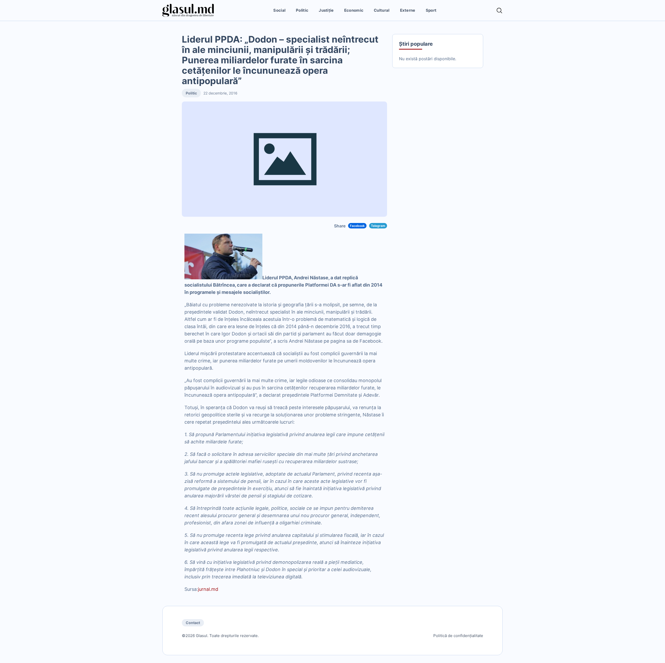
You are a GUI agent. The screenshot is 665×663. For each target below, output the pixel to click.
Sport (431, 10)
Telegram (378, 226)
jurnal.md (208, 589)
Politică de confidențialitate (458, 635)
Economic (353, 10)
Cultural (381, 10)
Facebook (357, 226)
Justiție (326, 10)
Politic (302, 10)
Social (279, 10)
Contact (193, 622)
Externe (407, 10)
